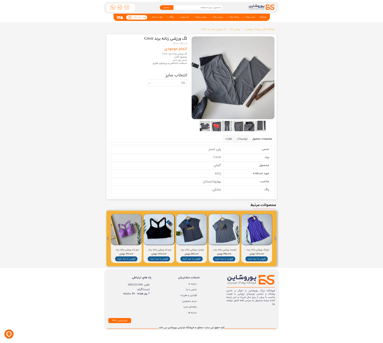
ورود (144, 17)
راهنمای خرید (190, 306)
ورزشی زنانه (218, 17)
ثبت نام (138, 17)
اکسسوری (185, 17)
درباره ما (193, 283)
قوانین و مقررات (188, 295)
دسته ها (192, 312)
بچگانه (171, 17)
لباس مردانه (250, 17)
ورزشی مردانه (201, 17)
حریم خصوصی (189, 301)
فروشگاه (263, 17)
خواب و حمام (157, 17)
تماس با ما (191, 289)
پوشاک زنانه (234, 17)
